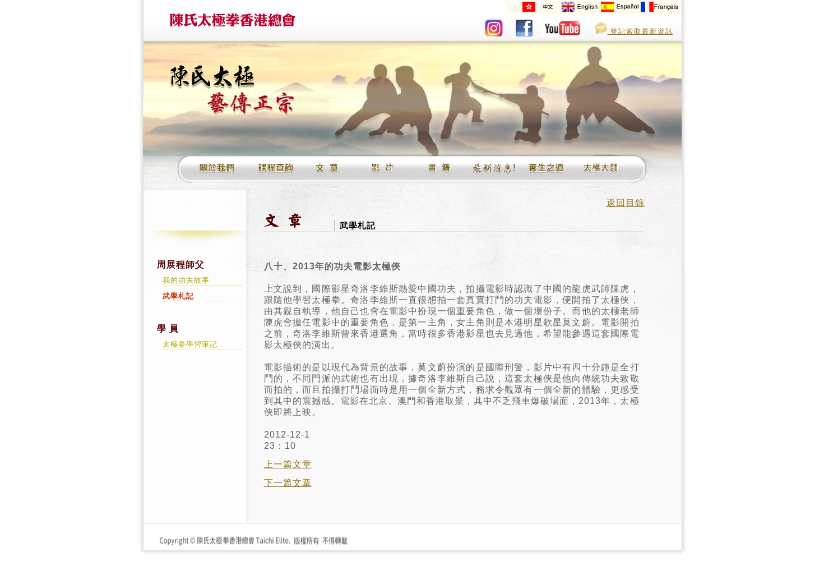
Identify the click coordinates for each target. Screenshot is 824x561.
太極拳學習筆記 (190, 344)
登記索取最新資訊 (640, 31)
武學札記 (178, 296)
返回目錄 (626, 203)
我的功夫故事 (186, 280)
